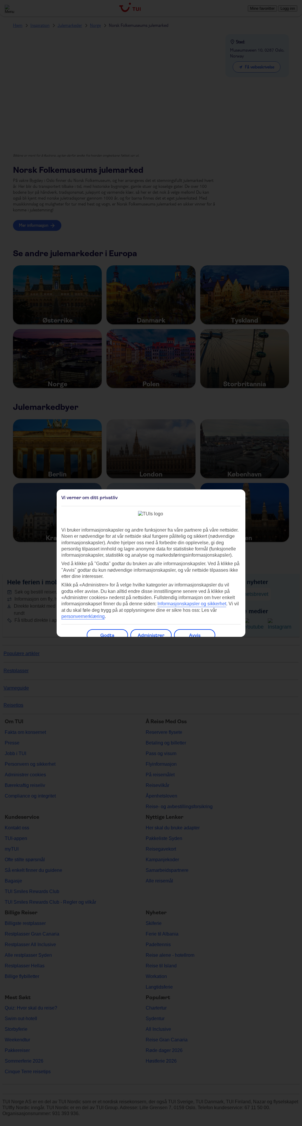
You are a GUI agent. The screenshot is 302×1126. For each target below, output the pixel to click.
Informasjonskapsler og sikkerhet (191, 603)
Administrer (151, 635)
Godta (107, 635)
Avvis (195, 635)
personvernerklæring (83, 616)
